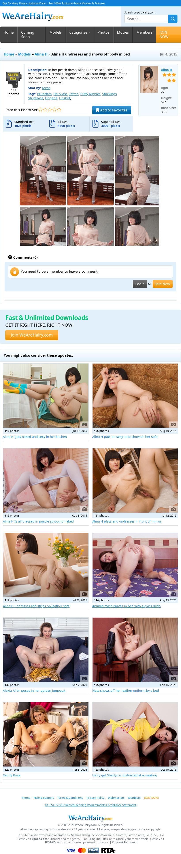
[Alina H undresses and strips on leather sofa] (46, 565)
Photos (103, 32)
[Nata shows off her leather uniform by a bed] (135, 649)
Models (55, 32)
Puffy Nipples (90, 94)
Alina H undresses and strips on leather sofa (36, 606)
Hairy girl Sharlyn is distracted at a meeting (124, 775)
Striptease (35, 98)
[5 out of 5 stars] (59, 109)
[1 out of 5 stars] (40, 109)
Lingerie (51, 98)
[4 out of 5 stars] (54, 109)
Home (9, 32)
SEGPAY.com (53, 842)
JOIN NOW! (164, 34)
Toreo (46, 88)
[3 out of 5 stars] (49, 109)
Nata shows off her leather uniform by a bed (125, 690)
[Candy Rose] (46, 734)
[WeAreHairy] (90, 818)
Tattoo (74, 94)
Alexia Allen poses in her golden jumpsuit (34, 690)
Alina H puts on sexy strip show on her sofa (125, 437)
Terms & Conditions (70, 798)
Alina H (41, 54)
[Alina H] (149, 79)
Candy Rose (11, 775)
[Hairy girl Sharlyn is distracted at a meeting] (135, 734)
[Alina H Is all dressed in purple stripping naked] (46, 480)
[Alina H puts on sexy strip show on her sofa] (135, 395)
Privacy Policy (95, 798)
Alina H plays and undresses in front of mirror (126, 521)
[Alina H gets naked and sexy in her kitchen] (46, 395)
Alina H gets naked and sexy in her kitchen (35, 437)
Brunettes (44, 94)
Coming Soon (27, 34)
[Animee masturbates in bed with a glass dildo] (135, 565)
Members (144, 32)
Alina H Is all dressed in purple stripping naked (38, 521)
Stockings (109, 94)
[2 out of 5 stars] (45, 109)
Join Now (162, 283)
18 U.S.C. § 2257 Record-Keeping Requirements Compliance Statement (90, 805)
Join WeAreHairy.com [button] (32, 335)
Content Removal (124, 842)
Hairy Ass (60, 94)
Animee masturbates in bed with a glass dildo (126, 606)
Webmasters (116, 798)
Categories (78, 32)
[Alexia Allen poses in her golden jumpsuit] (46, 649)
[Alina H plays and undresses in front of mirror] (135, 480)
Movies (123, 32)
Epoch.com (39, 839)
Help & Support (44, 798)
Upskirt (64, 98)
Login (140, 283)
